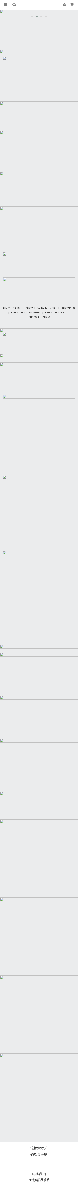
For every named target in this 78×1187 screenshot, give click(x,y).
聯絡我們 (39, 1174)
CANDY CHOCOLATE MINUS (25, 312)
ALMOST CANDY (11, 308)
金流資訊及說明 (39, 1180)
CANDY (29, 308)
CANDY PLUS (68, 308)
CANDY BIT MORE (46, 308)
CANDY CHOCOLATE (56, 312)
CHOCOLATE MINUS (39, 317)
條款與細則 (39, 1155)
